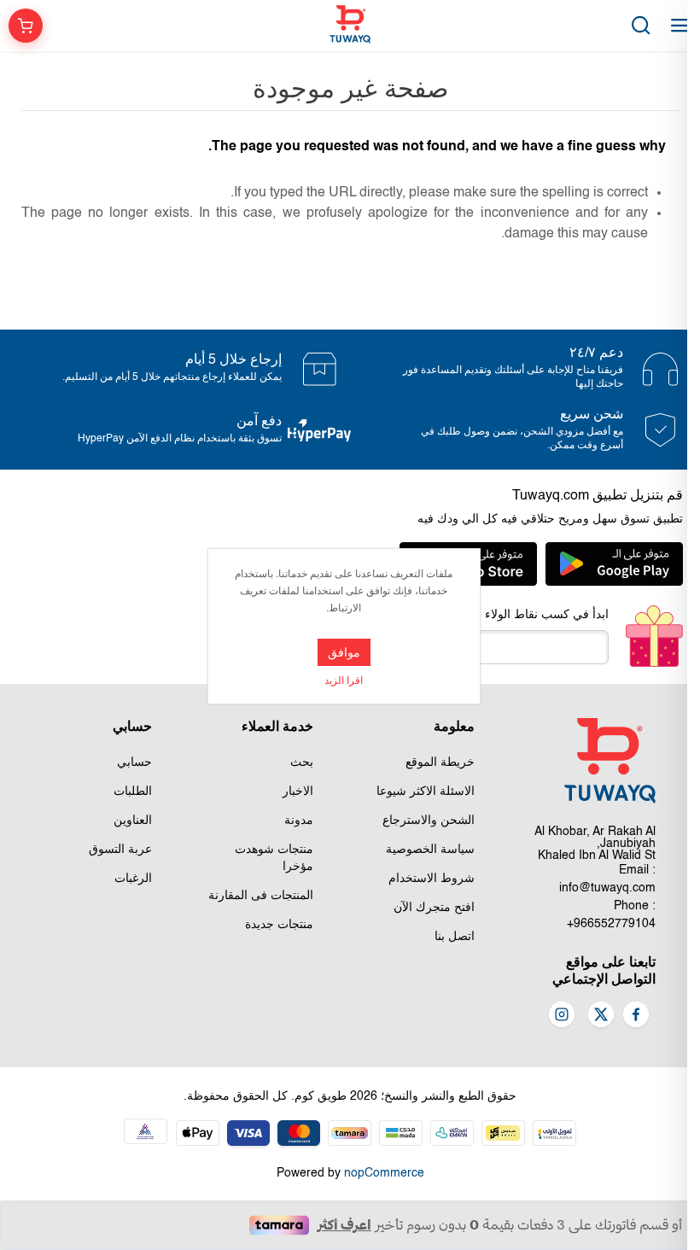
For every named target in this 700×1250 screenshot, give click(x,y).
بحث (301, 762)
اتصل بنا (455, 937)
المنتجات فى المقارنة (260, 896)
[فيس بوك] (636, 1016)
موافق (344, 652)
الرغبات (133, 879)
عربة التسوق (120, 850)
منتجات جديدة (279, 925)
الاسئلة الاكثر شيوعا (425, 791)
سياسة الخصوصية (430, 850)
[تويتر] (601, 1016)
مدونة (298, 821)
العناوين (133, 821)
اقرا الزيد (343, 681)
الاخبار (298, 791)
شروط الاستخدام (431, 879)
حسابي (134, 762)
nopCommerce (384, 1173)
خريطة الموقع (440, 762)
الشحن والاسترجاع (428, 821)
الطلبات (133, 791)
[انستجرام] (561, 1016)
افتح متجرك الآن (434, 908)
